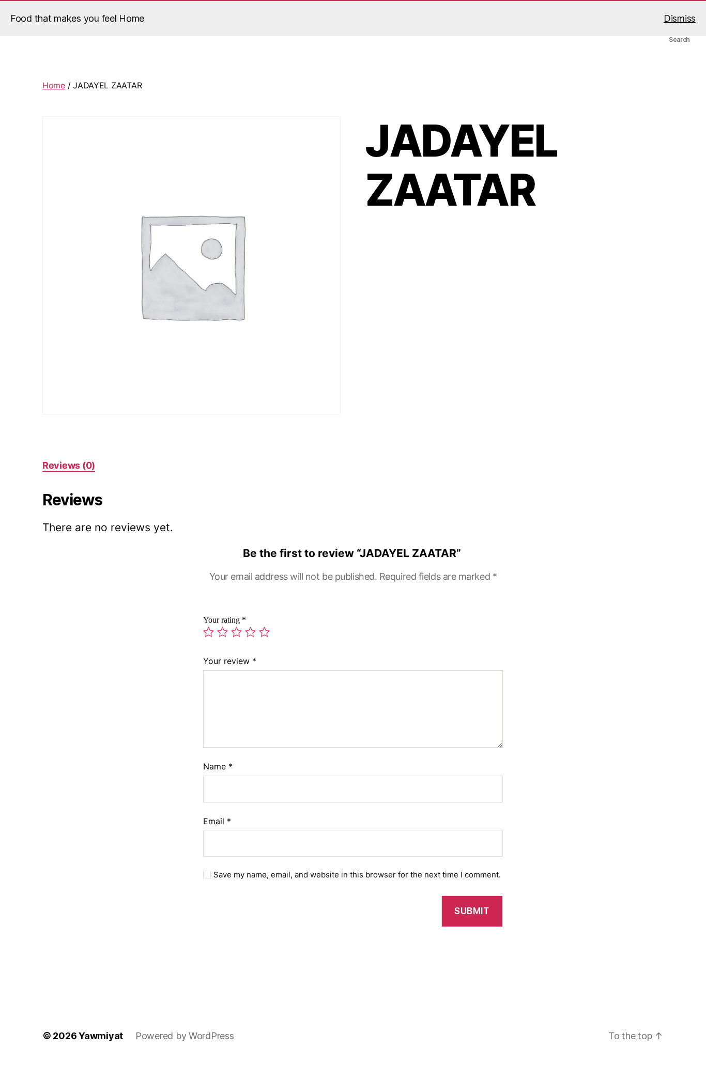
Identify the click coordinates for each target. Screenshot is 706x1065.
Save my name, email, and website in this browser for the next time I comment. (357, 874)
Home (53, 85)
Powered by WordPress (184, 1035)
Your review (229, 661)
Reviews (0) (68, 465)
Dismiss (680, 18)
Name (218, 766)
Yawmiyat (101, 1035)
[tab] (68, 465)
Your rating (224, 620)
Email (217, 821)
